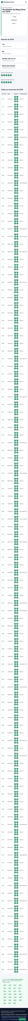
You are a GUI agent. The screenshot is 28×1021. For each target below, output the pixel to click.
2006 (4, 997)
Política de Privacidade (21, 1014)
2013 (9, 991)
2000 (15, 1000)
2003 (20, 997)
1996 (14, 1003)
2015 (19, 988)
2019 (4, 988)
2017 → (14, 23)
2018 (9, 988)
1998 (4, 1003)
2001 (10, 1000)
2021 (15, 985)
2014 (4, 991)
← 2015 (14, 16)
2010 (4, 994)
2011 (19, 991)
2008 (15, 994)
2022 (10, 985)
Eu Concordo (22, 1019)
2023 (4, 985)
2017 (14, 988)
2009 (9, 994)
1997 (9, 1003)
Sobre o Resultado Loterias (7, 1014)
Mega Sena (14, 20)
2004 (15, 997)
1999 (20, 1000)
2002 (4, 1000)
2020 (20, 985)
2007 (20, 994)
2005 (10, 997)
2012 (14, 991)
